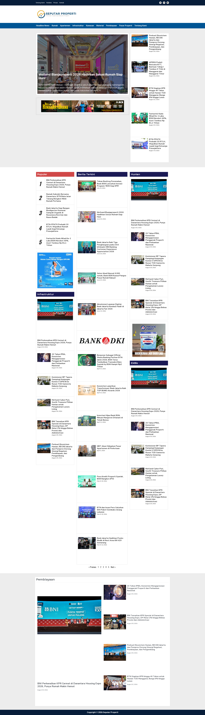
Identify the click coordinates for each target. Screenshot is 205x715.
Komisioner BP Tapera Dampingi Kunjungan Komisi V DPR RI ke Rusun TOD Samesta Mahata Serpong (62, 382)
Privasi (55, 3)
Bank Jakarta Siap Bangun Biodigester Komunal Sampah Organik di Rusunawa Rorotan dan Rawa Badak (58, 213)
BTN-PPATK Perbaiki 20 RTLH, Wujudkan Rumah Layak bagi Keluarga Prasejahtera (158, 144)
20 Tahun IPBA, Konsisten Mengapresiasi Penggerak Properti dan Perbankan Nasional (61, 360)
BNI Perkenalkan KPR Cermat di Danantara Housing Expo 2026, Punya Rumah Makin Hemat (58, 183)
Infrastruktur (78, 25)
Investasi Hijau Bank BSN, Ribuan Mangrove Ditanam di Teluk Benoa (110, 417)
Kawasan (90, 25)
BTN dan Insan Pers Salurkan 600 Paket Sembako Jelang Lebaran (110, 509)
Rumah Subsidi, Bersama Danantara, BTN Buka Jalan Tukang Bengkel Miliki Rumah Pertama (58, 197)
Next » (113, 567)
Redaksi (49, 3)
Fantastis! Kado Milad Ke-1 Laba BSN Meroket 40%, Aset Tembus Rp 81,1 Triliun (158, 118)
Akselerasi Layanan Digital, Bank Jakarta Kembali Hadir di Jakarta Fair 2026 (110, 306)
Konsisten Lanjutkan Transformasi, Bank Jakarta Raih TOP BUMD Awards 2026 (111, 388)
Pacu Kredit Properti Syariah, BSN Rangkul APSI (110, 477)
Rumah (55, 25)
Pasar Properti (125, 25)
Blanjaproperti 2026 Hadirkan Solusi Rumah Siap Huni (81, 76)
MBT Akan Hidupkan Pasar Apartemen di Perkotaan (109, 447)
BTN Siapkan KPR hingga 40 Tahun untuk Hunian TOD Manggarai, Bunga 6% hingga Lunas (157, 93)
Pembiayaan (111, 25)
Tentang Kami (40, 3)
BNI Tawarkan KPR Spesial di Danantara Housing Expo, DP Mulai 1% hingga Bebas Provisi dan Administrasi (62, 427)
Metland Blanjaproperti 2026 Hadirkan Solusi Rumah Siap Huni (110, 214)
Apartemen (65, 25)
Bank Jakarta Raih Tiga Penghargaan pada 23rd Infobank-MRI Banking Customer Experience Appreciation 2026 (108, 247)
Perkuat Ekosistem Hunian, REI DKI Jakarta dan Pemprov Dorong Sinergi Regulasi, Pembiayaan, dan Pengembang (158, 42)
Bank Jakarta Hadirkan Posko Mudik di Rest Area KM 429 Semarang (110, 540)
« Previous (92, 567)
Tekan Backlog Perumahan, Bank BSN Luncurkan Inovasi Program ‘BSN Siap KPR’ (109, 183)
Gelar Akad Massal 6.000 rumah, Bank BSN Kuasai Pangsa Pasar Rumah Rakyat (111, 275)
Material (100, 25)
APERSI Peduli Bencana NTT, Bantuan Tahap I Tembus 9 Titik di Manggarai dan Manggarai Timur (157, 68)
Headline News (42, 25)
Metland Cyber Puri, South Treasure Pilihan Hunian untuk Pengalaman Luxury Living (62, 404)
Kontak (61, 3)
